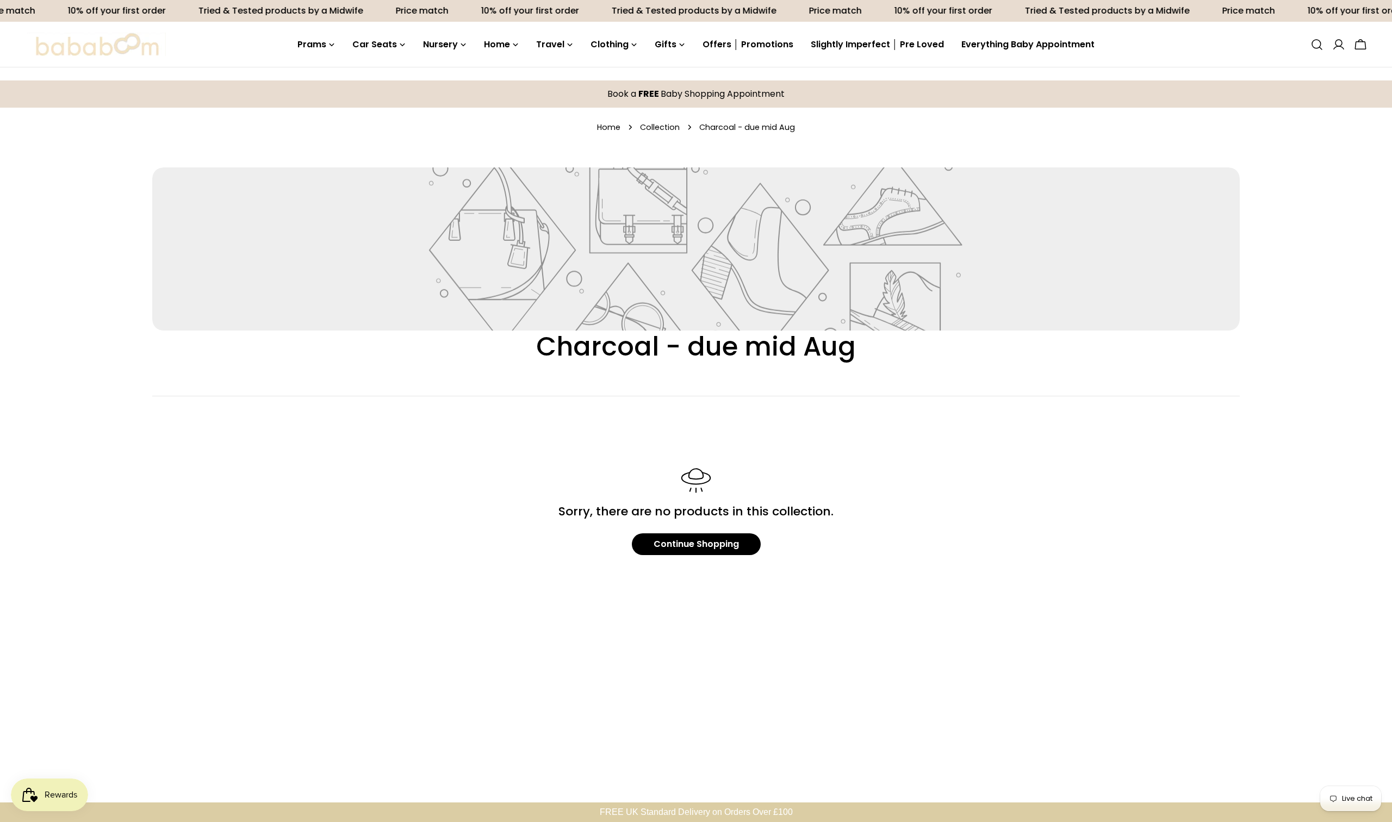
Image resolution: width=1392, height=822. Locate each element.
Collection (660, 127)
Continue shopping (696, 544)
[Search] (1317, 44)
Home (608, 127)
